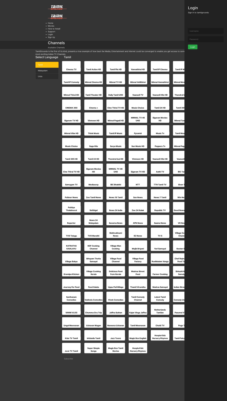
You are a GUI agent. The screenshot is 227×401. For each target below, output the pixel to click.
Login (192, 47)
